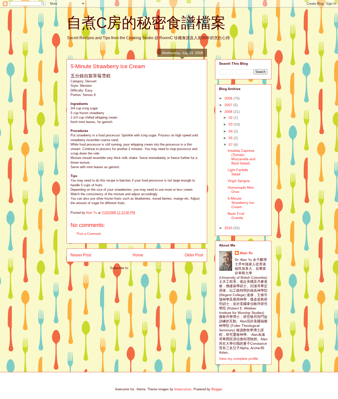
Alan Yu (246, 253)
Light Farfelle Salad (238, 172)
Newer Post (81, 255)
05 (231, 138)
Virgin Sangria (239, 181)
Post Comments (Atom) (147, 268)
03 (231, 124)
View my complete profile (238, 359)
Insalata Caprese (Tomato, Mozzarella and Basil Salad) (241, 157)
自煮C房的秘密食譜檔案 (146, 22)
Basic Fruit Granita (236, 216)
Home (138, 255)
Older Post (194, 255)
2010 (228, 228)
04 (231, 131)
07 (231, 145)
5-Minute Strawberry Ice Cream (241, 202)
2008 (228, 112)
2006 (228, 98)
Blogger (216, 389)
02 (231, 118)
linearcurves (183, 389)
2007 (228, 105)
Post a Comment (89, 234)
